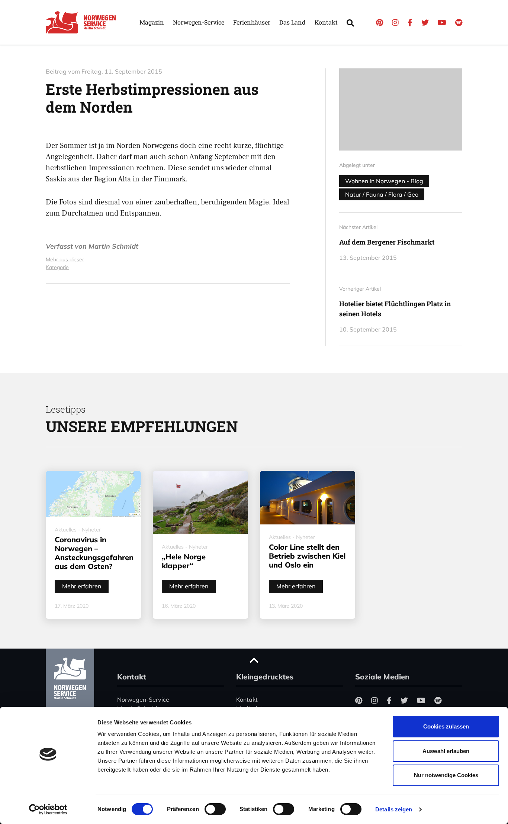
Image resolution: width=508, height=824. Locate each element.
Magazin (151, 22)
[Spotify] (458, 22)
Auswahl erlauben (445, 751)
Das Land (292, 22)
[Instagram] (395, 22)
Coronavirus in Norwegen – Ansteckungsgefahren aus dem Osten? (94, 553)
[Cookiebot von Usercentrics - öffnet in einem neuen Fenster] (48, 809)
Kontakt (326, 22)
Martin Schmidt (113, 246)
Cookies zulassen (446, 726)
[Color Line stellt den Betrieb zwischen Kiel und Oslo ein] (307, 497)
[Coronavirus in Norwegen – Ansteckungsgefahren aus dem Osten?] (93, 494)
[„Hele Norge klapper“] (200, 502)
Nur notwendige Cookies (446, 775)
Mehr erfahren (81, 586)
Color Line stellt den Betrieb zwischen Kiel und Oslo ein (307, 555)
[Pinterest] (379, 22)
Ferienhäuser (251, 22)
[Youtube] (442, 22)
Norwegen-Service (198, 22)
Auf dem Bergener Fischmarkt (386, 241)
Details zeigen (393, 809)
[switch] (215, 809)
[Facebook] (410, 22)
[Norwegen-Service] (83, 22)
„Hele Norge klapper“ (184, 561)
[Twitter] (425, 22)
